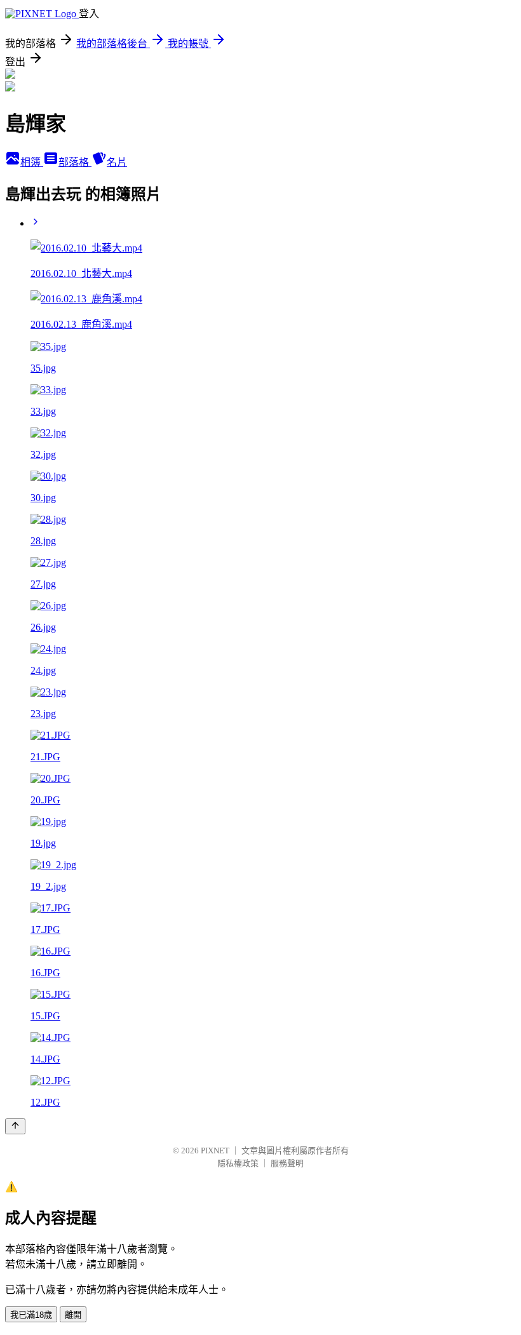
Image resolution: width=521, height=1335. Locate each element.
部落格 (74, 162)
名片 (117, 162)
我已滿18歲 (31, 1315)
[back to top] (15, 1126)
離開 (73, 1315)
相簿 (31, 162)
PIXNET (215, 1150)
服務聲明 (287, 1163)
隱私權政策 (238, 1163)
